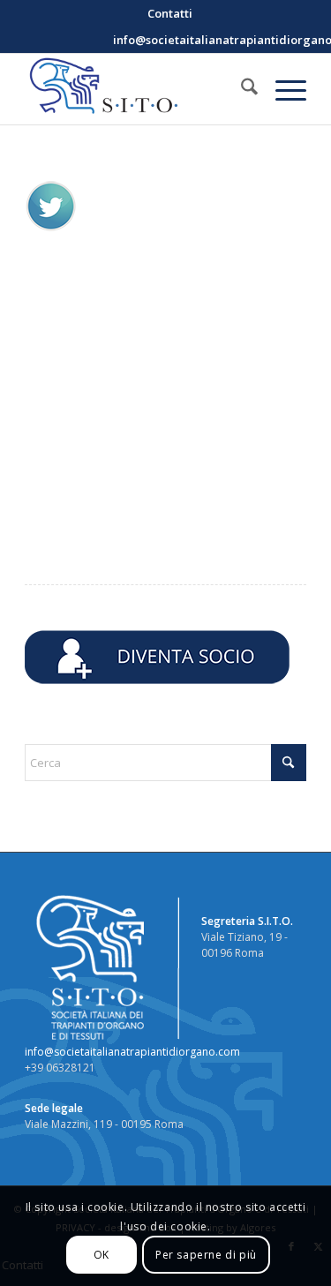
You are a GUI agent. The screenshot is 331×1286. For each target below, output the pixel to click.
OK (101, 1254)
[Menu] (282, 89)
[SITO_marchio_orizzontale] (137, 89)
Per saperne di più (206, 1254)
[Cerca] (240, 89)
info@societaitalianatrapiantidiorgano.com (132, 1051)
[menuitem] (170, 13)
